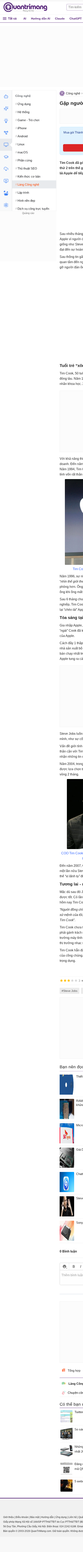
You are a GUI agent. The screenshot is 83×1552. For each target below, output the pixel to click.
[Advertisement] (28, 241)
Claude (60, 18)
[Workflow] (6, 133)
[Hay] (72, 980)
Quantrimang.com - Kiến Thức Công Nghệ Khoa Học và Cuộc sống (27, 7)
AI (24, 18)
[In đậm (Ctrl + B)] (73, 1266)
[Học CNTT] (6, 157)
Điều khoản (22, 1517)
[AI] (6, 96)
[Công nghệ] (6, 145)
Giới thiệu (8, 1517)
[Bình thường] (69, 980)
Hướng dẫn (47, 1517)
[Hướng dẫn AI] (6, 121)
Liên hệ (72, 1517)
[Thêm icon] (64, 1266)
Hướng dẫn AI (40, 18)
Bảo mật (34, 1517)
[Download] (6, 169)
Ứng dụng (61, 1517)
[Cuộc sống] (6, 193)
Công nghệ (73, 93)
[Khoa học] (6, 205)
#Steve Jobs (69, 990)
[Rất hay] (76, 980)
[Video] (6, 181)
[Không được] (61, 980)
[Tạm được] (65, 980)
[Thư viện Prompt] (6, 108)
